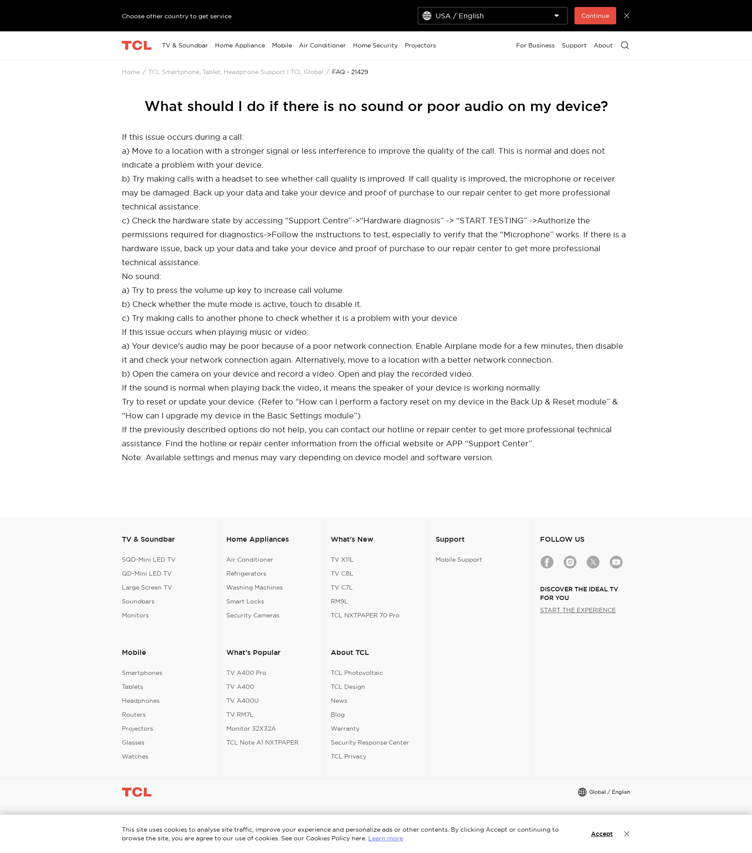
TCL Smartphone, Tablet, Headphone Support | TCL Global (235, 72)
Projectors (137, 728)
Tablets (132, 687)
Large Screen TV (147, 587)
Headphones (141, 701)
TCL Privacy (348, 756)
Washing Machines (254, 587)
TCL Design (348, 687)
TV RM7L (240, 714)
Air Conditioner (249, 559)
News (339, 701)
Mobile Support (459, 559)
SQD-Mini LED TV (149, 559)
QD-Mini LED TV (147, 573)
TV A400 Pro (246, 673)
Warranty (345, 728)
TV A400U (242, 701)
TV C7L (342, 587)
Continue (595, 16)
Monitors (135, 615)
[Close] (626, 833)
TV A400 (240, 687)
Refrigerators (246, 573)
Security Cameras (252, 615)
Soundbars (138, 601)
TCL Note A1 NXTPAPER (262, 742)
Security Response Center (370, 742)
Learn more (385, 838)
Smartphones (142, 673)
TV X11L (342, 559)
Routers (134, 714)
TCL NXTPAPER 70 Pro (365, 615)
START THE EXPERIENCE (578, 610)
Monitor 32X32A (251, 728)
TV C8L (342, 573)
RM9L (339, 601)
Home (131, 72)
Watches (135, 756)
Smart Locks (245, 601)
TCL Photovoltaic (357, 673)
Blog (338, 714)
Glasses (133, 742)
